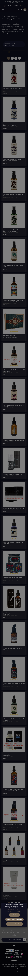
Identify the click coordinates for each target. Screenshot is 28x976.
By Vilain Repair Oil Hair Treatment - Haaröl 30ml (13, 613)
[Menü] (2, 9)
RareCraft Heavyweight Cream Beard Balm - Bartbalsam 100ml (13, 301)
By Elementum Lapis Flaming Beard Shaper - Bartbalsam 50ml (13, 195)
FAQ (6, 971)
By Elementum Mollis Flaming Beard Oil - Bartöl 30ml (14, 370)
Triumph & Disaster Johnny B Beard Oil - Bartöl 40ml (14, 894)
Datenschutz (10, 911)
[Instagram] (16, 945)
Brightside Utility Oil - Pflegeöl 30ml (12, 474)
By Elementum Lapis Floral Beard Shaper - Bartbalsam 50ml (12, 160)
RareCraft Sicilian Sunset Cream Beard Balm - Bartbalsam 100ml (13, 790)
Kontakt (21, 971)
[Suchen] (18, 9)
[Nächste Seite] (19, 58)
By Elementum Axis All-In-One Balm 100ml (13, 266)
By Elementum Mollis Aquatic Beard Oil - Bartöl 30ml (14, 543)
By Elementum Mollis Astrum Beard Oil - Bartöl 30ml (14, 406)
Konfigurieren (14, 915)
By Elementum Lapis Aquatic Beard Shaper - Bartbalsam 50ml (12, 124)
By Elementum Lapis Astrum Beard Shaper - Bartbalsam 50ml (12, 89)
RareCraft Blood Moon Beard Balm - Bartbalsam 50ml (12, 578)
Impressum (18, 911)
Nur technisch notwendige (14, 919)
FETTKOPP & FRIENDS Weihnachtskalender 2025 (10, 336)
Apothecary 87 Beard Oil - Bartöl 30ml (13, 440)
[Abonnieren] (24, 939)
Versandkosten (6, 966)
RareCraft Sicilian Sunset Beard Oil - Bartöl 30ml (12, 825)
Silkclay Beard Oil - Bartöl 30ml (11, 860)
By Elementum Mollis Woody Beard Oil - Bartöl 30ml (14, 719)
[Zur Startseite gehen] (14, 5)
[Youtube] (14, 945)
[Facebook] (12, 945)
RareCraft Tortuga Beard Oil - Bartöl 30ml (12, 649)
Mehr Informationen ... (14, 909)
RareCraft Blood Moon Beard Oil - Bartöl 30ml (14, 684)
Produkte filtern (15, 52)
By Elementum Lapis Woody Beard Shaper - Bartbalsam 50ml (12, 230)
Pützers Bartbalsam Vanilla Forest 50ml (13, 508)
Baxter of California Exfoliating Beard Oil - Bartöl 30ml (14, 754)
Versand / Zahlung (13, 971)
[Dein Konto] (21, 9)
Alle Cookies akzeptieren (14, 924)
